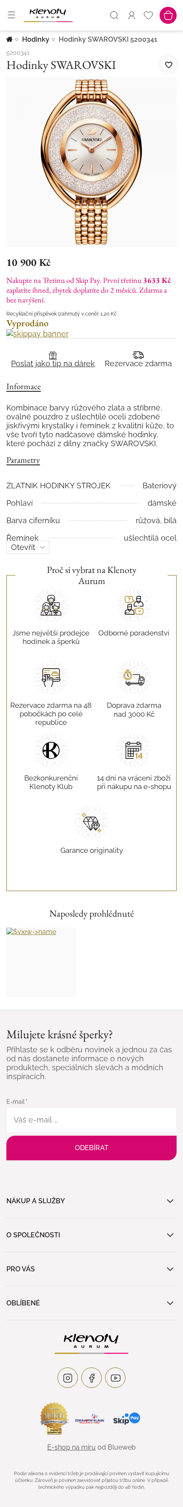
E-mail (15, 1101)
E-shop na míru (71, 1447)
